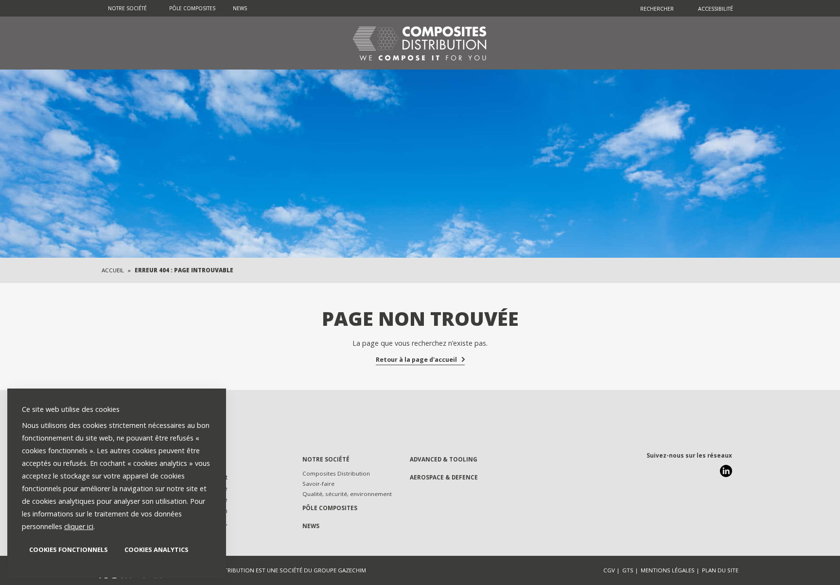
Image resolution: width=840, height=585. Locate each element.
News (240, 8)
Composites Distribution (336, 473)
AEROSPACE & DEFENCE (444, 477)
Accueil (113, 270)
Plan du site (720, 570)
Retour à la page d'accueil (416, 359)
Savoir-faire (318, 483)
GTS (627, 570)
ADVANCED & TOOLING (443, 459)
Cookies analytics (156, 549)
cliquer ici (78, 526)
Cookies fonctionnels (68, 549)
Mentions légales (668, 570)
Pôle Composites (192, 8)
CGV (609, 570)
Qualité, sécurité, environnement (347, 493)
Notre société (127, 8)
